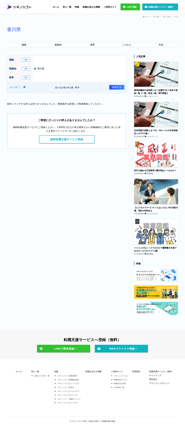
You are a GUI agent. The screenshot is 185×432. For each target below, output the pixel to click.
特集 (56, 371)
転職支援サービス (121, 380)
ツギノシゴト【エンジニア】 (68, 383)
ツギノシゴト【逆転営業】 (67, 376)
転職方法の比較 (120, 383)
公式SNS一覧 (119, 387)
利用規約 (136, 371)
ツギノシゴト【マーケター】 (68, 391)
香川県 (40, 68)
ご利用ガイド (117, 371)
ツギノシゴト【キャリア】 (67, 403)
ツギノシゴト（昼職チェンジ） (69, 399)
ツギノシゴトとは (121, 376)
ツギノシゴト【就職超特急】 (68, 380)
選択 (26, 60)
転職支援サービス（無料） (161, 371)
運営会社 (153, 379)
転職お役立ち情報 (93, 371)
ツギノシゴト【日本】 (65, 387)
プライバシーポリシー (159, 383)
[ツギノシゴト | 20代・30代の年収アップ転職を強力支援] (19, 7)
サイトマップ (155, 375)
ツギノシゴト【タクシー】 (67, 395)
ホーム (19, 371)
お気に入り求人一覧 (42, 376)
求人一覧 (35, 371)
